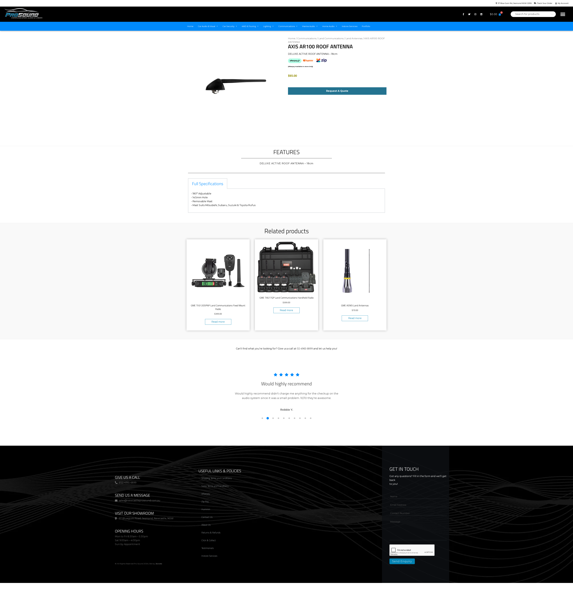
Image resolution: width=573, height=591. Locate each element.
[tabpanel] (286, 201)
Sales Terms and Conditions (215, 486)
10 (310, 418)
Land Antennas (353, 38)
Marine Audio (308, 26)
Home (190, 26)
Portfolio (366, 26)
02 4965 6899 (305, 348)
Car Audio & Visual (206, 26)
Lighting (267, 26)
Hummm (205, 509)
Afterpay (205, 494)
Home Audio (328, 26)
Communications (286, 26)
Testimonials (207, 548)
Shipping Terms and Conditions (216, 478)
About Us (206, 525)
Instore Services (349, 26)
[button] (563, 14)
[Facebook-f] (463, 14)
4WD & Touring (249, 26)
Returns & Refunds (210, 532)
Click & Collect (208, 540)
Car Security (228, 26)
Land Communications (331, 38)
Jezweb (158, 564)
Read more (218, 321)
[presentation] (412, 550)
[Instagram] (475, 14)
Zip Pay (205, 501)
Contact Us (206, 517)
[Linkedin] (481, 14)
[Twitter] (469, 14)
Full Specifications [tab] (207, 183)
